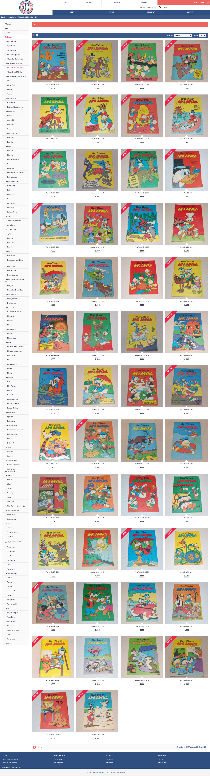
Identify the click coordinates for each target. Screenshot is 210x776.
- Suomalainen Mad (12, 510)
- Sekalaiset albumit (12, 465)
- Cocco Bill (9, 120)
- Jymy (8, 234)
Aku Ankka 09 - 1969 (53, 193)
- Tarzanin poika (11, 532)
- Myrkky (9, 373)
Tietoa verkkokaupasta (10, 760)
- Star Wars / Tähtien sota (15, 506)
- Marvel (8, 334)
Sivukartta (57, 765)
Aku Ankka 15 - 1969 (142, 247)
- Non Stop (9, 390)
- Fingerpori (9, 168)
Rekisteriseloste (7, 765)
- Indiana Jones (11, 212)
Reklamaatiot (58, 762)
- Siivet (8, 484)
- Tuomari (9, 582)
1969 (36, 17)
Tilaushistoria (162, 762)
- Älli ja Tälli (10, 85)
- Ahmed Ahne (10, 50)
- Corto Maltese (11, 133)
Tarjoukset (109, 762)
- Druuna (8, 146)
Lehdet (7, 33)
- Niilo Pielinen (10, 386)
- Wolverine (9, 626)
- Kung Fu (9, 285)
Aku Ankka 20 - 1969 (186, 301)
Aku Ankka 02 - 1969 (97, 84)
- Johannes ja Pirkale (13, 221)
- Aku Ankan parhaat (13, 54)
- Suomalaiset (10, 515)
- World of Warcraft (12, 630)
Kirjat (7, 28)
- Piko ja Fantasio (12, 404)
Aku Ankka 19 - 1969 (142, 301)
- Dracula (9, 142)
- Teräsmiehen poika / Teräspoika (13, 542)
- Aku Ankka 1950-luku (13, 63)
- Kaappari (9, 238)
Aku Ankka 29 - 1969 (53, 464)
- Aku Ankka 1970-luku (13, 72)
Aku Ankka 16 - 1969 (186, 247)
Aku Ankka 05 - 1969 (53, 139)
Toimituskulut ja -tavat (9, 762)
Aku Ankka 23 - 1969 (142, 355)
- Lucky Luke (10, 307)
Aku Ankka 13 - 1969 (53, 247)
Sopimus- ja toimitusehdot (11, 767)
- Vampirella (10, 600)
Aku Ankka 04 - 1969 (186, 84)
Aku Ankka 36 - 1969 (186, 518)
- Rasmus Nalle (11, 425)
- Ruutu (8, 438)
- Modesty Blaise (11, 360)
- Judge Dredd (10, 229)
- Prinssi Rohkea (11, 408)
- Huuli (8, 199)
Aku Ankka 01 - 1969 (53, 84)
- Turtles (8, 586)
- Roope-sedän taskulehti (14, 430)
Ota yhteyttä (58, 760)
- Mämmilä (9, 316)
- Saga (8, 447)
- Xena (8, 634)
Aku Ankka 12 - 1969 (186, 193)
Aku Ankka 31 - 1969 (142, 464)
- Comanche (10, 124)
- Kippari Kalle (10, 271)
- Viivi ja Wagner (11, 613)
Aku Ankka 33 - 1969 (53, 518)
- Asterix (8, 94)
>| (45, 747)
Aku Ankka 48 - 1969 (186, 680)
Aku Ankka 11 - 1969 (142, 193)
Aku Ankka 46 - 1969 (97, 680)
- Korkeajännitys (11, 275)
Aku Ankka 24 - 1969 (186, 355)
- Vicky (8, 608)
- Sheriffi (8, 475)
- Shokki (8, 480)
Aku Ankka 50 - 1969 (97, 734)
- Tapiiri (8, 523)
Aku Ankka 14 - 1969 (97, 247)
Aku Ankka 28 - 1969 (186, 409)
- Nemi (8, 382)
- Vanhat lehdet (11, 604)
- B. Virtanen (10, 103)
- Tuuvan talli (10, 591)
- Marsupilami (10, 329)
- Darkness (9, 138)
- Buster (8, 116)
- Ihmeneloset (10, 203)
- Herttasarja (10, 186)
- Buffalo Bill (10, 111)
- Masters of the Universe (14, 347)
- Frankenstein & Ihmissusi (15, 173)
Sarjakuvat (12, 17)
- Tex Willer (9, 556)
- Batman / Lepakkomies (14, 107)
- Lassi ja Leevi (11, 299)
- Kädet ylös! (10, 242)
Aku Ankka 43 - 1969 (142, 626)
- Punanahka (10, 412)
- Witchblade (10, 621)
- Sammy (9, 456)
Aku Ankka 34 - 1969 (97, 518)
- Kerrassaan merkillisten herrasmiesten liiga (14, 261)
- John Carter (10, 225)
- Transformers (11, 573)
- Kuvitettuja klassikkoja (14, 290)
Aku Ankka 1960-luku (25, 17)
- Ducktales (9, 151)
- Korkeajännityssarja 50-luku (14, 280)
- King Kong (10, 266)
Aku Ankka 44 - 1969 (186, 626)
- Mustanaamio (11, 364)
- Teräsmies (10, 547)
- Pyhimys (9, 417)
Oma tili (160, 760)
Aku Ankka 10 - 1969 (97, 193)
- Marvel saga (10, 338)
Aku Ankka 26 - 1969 (97, 409)
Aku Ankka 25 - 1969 (53, 409)
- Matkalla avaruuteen (13, 351)
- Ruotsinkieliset (11, 434)
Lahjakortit (109, 760)
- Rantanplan (10, 421)
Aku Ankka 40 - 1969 (186, 572)
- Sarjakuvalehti (11, 460)
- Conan (8, 129)
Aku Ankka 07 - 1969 (142, 139)
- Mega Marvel (10, 355)
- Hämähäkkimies (12, 181)
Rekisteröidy (162, 765)
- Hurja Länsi (10, 194)
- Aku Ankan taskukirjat (14, 59)
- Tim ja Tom (10, 560)
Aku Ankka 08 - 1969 (186, 139)
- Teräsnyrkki (10, 551)
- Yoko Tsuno (10, 639)
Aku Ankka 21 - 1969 (53, 355)
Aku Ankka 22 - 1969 (97, 355)
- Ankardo (9, 89)
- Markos (9, 325)
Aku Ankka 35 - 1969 (142, 518)
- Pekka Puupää (11, 399)
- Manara (9, 320)
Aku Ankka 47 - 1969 (142, 680)
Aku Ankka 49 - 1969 (53, 734)
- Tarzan (8, 528)
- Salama (9, 452)
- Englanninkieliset (12, 159)
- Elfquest (9, 155)
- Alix (7, 81)
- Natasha (9, 377)
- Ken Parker (10, 256)
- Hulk (7, 190)
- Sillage (8, 488)
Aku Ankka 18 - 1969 (97, 301)
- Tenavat (9, 536)
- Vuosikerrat (10, 617)
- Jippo (8, 216)
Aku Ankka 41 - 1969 (53, 626)
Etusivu (3, 17)
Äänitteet (8, 24)
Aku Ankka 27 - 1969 (142, 409)
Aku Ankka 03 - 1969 (142, 84)
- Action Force (10, 41)
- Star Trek (9, 502)
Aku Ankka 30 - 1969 (97, 464)
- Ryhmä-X (9, 443)
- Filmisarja (9, 164)
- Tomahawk (10, 569)
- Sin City (9, 493)
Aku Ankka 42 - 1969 (97, 626)
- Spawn (8, 497)
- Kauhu (8, 251)
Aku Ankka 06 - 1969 (97, 139)
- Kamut (8, 247)
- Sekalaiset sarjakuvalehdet (9, 470)
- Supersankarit (11, 519)
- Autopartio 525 (11, 98)
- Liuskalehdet (10, 303)
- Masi (8, 342)
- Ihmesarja (9, 208)
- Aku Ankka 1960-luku (13, 68)
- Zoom (8, 643)
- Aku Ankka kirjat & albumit (15, 76)
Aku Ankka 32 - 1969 (186, 464)
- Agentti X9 (10, 46)
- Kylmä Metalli (11, 294)
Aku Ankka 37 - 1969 (53, 572)
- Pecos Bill (9, 395)
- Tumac (8, 578)
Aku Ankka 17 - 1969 (53, 301)
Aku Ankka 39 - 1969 (142, 572)
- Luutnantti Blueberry (13, 312)
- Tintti (8, 565)
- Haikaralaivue (11, 177)
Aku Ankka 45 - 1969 (53, 680)
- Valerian (9, 595)
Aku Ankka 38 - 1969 (97, 572)
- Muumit (9, 369)
